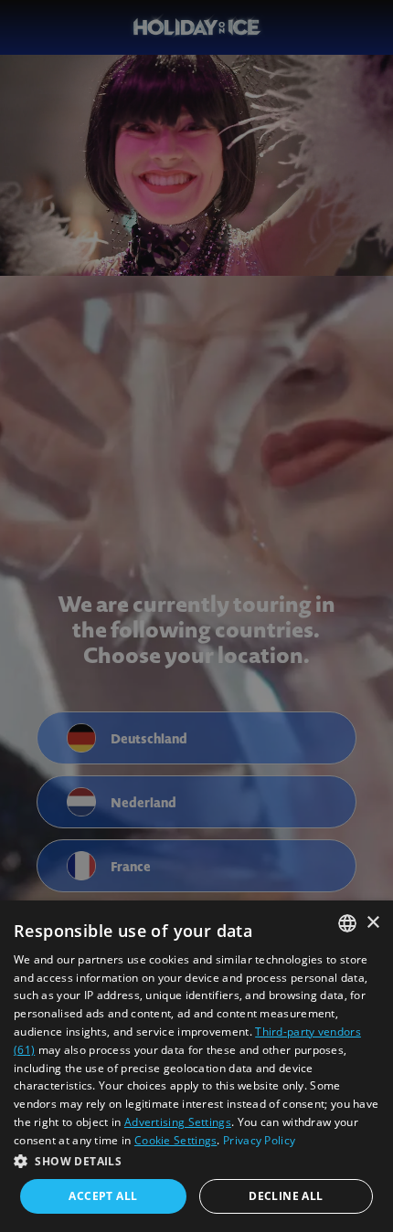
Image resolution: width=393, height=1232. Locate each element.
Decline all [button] (286, 1196)
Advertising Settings (177, 1122)
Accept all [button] (103, 1196)
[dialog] (196, 1066)
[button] (196, 1161)
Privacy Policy (259, 1140)
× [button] (372, 923)
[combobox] (347, 923)
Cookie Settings (176, 1140)
